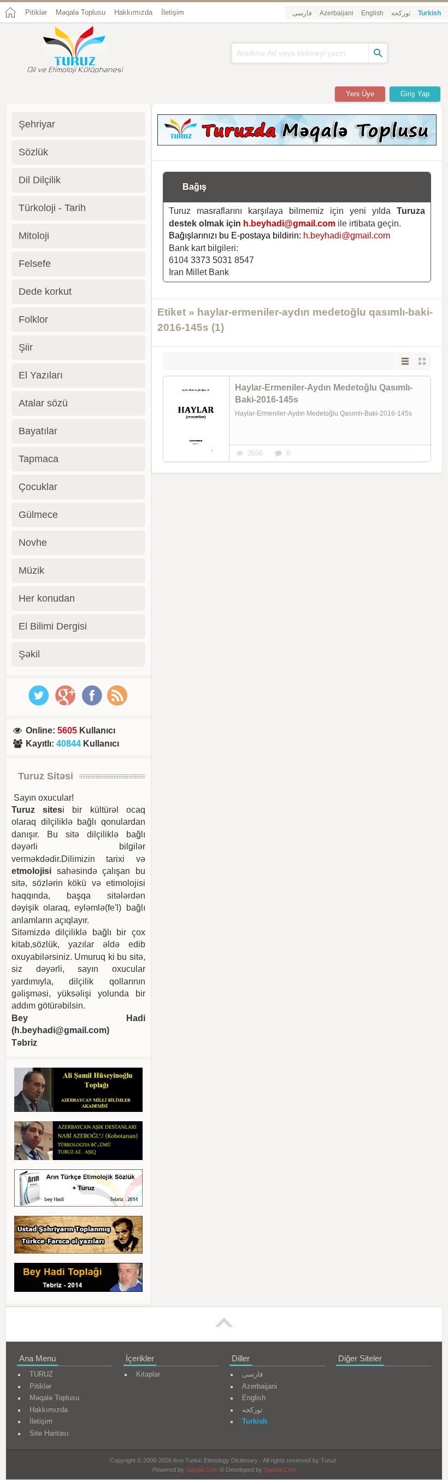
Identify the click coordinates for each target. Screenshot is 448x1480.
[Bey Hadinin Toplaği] (78, 1279)
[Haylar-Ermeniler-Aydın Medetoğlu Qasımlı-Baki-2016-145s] (196, 419)
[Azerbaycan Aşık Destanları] (78, 1142)
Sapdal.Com (202, 1469)
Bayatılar (38, 431)
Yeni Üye (360, 94)
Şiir (26, 347)
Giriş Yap (414, 94)
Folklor (33, 319)
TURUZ (41, 1374)
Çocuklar (38, 486)
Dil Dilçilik (40, 179)
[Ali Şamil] (78, 1092)
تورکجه (400, 13)
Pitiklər (36, 12)
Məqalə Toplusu (80, 12)
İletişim (172, 12)
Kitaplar (148, 1374)
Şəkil (29, 654)
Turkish (429, 13)
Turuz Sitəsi (45, 776)
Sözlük (33, 152)
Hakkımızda (133, 12)
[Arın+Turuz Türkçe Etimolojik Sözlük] (78, 1190)
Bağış (194, 186)
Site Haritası (49, 1433)
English (372, 13)
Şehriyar (37, 124)
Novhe (33, 542)
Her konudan (47, 598)
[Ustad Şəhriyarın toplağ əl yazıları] (78, 1236)
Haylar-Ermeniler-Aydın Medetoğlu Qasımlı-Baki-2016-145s (323, 393)
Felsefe (35, 263)
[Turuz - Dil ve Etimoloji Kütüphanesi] (87, 51)
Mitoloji (34, 235)
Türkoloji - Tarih (52, 207)
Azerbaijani (336, 13)
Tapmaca (38, 458)
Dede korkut (45, 291)
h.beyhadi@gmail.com (289, 223)
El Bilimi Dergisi (53, 626)
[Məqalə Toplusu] (297, 142)
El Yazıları (41, 375)
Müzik (31, 570)
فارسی (302, 13)
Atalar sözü (43, 403)
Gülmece (38, 514)
